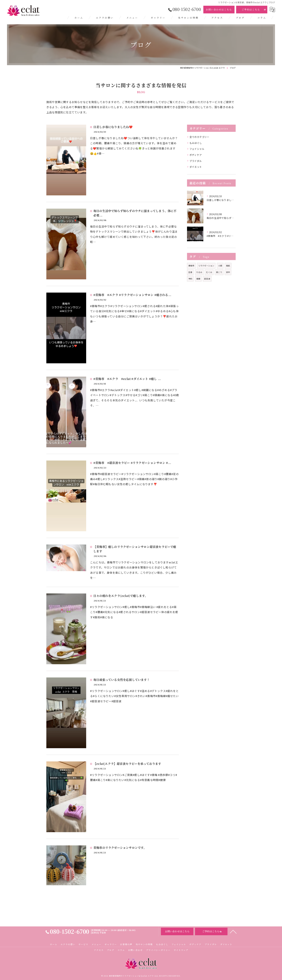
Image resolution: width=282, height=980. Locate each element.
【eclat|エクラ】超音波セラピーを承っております (127, 763)
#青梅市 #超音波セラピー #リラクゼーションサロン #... (132, 463)
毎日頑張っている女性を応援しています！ (121, 679)
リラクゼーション (206, 265)
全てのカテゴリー (199, 137)
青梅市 (191, 265)
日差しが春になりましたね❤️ (113, 127)
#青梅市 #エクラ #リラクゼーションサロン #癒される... (132, 295)
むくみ (209, 272)
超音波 (207, 278)
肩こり (219, 272)
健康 (198, 278)
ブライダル (195, 161)
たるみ (199, 272)
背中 (228, 272)
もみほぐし (195, 143)
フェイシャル (196, 148)
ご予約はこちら (251, 9)
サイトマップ (181, 950)
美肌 (228, 265)
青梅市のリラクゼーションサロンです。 (120, 847)
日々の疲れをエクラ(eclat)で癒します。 (120, 595)
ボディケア (195, 154)
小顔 (220, 265)
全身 (190, 272)
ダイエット (195, 166)
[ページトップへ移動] (233, 931)
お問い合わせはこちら (219, 9)
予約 (190, 278)
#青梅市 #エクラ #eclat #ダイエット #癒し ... (127, 379)
